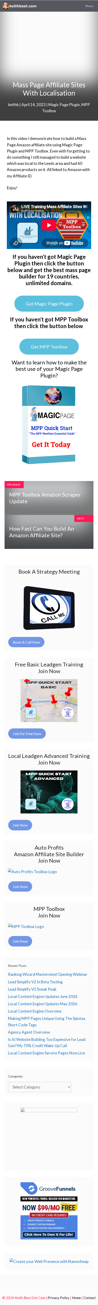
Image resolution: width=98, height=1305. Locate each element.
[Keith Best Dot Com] (19, 6)
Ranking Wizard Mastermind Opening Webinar (47, 974)
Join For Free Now (27, 733)
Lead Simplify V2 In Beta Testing (35, 981)
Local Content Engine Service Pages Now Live (46, 1053)
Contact (89, 1298)
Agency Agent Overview (29, 1032)
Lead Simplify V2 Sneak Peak (32, 989)
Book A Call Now (26, 642)
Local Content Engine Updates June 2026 (42, 996)
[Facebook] (17, 1284)
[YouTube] (6, 1284)
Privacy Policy (59, 1298)
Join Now (20, 825)
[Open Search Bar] (74, 6)
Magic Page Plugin (64, 104)
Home (77, 1298)
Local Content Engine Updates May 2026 (42, 1003)
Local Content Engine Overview (35, 1011)
